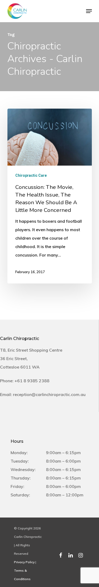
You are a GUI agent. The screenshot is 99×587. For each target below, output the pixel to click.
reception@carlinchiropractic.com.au (49, 394)
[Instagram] (81, 554)
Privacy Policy (24, 562)
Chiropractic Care (31, 175)
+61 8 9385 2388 (32, 380)
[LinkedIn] (71, 554)
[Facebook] (61, 554)
